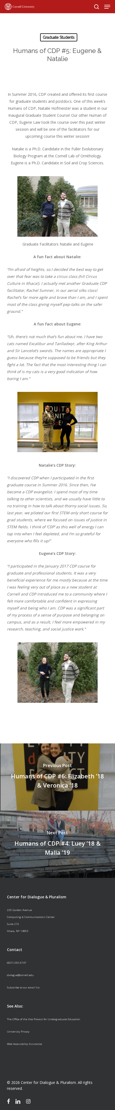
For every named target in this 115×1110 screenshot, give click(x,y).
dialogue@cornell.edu (20, 975)
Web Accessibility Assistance (24, 1044)
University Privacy (18, 1031)
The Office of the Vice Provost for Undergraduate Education (43, 1019)
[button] (107, 6)
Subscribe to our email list (23, 987)
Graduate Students (59, 37)
